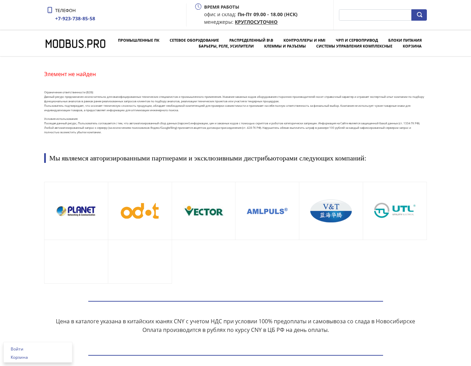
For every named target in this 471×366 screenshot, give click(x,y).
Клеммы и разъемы (285, 46)
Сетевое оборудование (194, 40)
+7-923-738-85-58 (75, 18)
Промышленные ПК (138, 40)
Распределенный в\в (251, 40)
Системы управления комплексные (354, 46)
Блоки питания (405, 40)
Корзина (412, 46)
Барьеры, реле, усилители (226, 46)
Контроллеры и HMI (304, 40)
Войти (17, 349)
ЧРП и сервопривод (357, 40)
